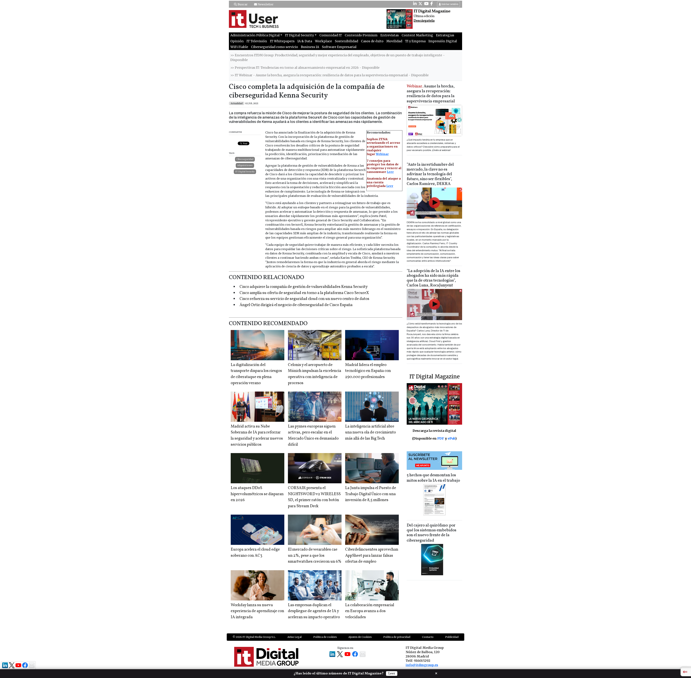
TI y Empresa (415, 41)
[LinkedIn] (415, 3)
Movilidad (394, 41)
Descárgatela (424, 20)
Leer (390, 172)
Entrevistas (389, 35)
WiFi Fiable (239, 47)
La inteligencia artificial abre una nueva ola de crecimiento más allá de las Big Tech (370, 432)
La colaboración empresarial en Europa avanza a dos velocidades (369, 611)
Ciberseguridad (244, 159)
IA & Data (304, 41)
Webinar (382, 154)
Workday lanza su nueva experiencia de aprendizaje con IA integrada (257, 611)
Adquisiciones (245, 165)
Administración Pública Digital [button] (255, 35)
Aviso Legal (294, 637)
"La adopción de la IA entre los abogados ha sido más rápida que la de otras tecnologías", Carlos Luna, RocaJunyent (433, 278)
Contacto (427, 637)
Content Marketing (417, 35)
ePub (451, 438)
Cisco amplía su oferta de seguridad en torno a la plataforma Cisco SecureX (304, 293)
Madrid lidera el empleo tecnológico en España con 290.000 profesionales (368, 371)
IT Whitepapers (282, 41)
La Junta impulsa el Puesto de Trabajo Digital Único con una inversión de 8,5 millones (370, 494)
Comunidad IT (330, 35)
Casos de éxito (372, 41)
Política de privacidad (396, 637)
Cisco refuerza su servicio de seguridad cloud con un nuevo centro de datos (304, 299)
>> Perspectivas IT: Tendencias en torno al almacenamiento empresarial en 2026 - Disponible (305, 68)
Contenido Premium (361, 35)
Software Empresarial (339, 47)
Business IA (310, 47)
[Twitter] (420, 3)
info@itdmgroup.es (422, 665)
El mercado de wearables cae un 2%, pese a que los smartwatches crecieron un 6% (314, 555)
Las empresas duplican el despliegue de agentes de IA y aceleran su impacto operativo (314, 611)
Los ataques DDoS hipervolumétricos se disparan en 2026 (257, 494)
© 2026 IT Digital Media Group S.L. (254, 637)
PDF (440, 438)
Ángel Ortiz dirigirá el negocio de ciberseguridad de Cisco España (296, 305)
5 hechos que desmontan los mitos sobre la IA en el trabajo (433, 478)
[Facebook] (431, 3)
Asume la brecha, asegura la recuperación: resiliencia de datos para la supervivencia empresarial (431, 94)
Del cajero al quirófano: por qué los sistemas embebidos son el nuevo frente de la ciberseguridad (431, 533)
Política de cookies (325, 637)
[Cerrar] (436, 673)
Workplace (323, 41)
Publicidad (452, 637)
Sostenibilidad (346, 41)
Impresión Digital (442, 41)
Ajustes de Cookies (360, 637)
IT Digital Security (245, 171)
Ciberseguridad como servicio (274, 47)
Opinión (237, 41)
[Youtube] (426, 3)
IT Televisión (257, 41)
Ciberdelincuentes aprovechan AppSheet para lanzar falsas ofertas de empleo (371, 555)
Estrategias (445, 35)
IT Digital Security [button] (299, 35)
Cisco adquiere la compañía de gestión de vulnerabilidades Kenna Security (304, 287)
